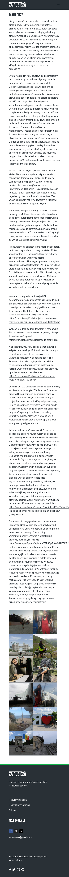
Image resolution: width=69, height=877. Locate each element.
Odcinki (12, 810)
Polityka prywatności (19, 805)
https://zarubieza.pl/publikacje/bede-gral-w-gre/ (33, 340)
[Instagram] (21, 831)
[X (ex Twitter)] (16, 831)
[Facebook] (11, 831)
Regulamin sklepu (18, 800)
